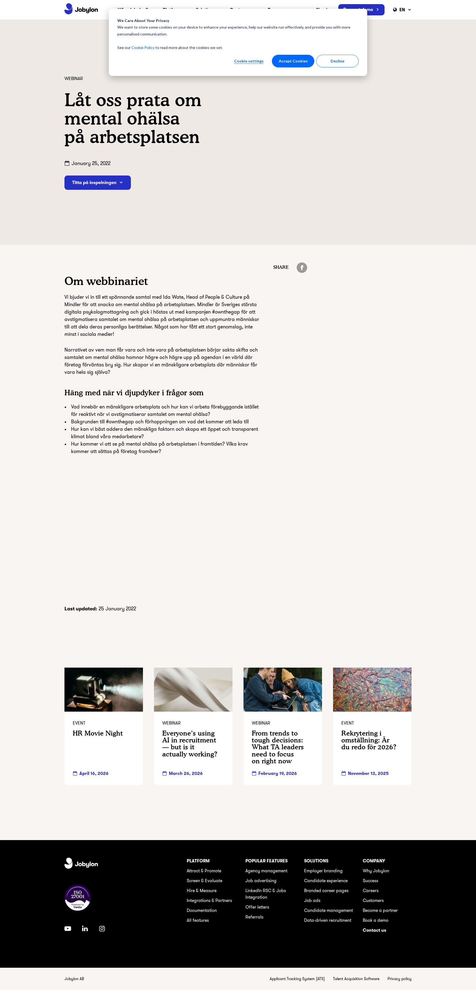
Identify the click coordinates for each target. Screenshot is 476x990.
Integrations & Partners (209, 901)
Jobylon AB (74, 978)
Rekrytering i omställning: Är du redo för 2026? (368, 740)
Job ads (312, 901)
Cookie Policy (143, 47)
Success (370, 881)
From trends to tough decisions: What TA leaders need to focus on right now (278, 747)
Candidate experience (326, 881)
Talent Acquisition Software (356, 978)
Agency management (266, 871)
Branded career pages (326, 891)
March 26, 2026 (186, 773)
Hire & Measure (202, 891)
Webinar (73, 79)
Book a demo (375, 920)
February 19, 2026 (277, 773)
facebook (302, 267)
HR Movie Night (98, 733)
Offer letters (257, 907)
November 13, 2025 (368, 773)
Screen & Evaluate (204, 881)
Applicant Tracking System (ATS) (297, 978)
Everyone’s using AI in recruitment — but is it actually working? (189, 743)
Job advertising (261, 881)
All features (198, 920)
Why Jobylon (376, 871)
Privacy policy (400, 978)
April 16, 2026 (94, 773)
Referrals (254, 917)
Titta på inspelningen (94, 182)
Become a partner (380, 910)
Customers (373, 901)
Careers (370, 891)
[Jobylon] (81, 9)
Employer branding (323, 871)
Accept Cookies (293, 61)
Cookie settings (249, 61)
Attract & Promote (204, 871)
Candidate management (328, 910)
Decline (337, 61)
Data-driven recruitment (327, 920)
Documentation (202, 910)
